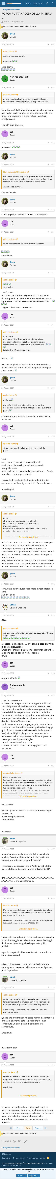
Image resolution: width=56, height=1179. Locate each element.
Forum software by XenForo (23, 1163)
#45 (53, 209)
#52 (53, 584)
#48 (53, 325)
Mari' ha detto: (9, 905)
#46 (53, 232)
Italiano (7, 1154)
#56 (53, 766)
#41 (53, 44)
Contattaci (6, 1158)
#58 (53, 898)
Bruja (13, 604)
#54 (53, 673)
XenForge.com (15, 1165)
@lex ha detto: (9, 94)
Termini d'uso (19, 1158)
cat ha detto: (8, 51)
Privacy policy (32, 1158)
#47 (53, 272)
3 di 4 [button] (28, 1128)
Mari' (5, 21)
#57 (53, 849)
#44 (53, 164)
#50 (53, 436)
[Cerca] (52, 3)
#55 (53, 695)
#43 (53, 142)
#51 (53, 506)
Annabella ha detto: (11, 773)
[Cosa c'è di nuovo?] (47, 3)
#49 (53, 388)
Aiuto (42, 1158)
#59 (53, 987)
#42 (53, 87)
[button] (3, 3)
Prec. (18, 1128)
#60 (53, 1065)
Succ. (37, 1128)
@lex (12, 33)
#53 (53, 615)
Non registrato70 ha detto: (14, 172)
